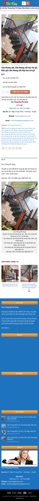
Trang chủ (5, 65)
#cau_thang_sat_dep (16, 130)
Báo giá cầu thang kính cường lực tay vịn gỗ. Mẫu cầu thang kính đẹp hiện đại (29, 286)
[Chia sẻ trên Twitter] (10, 148)
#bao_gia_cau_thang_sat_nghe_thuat (14, 128)
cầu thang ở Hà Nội (27, 140)
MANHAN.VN (19, 498)
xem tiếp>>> (5, 328)
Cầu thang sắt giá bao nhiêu (16, 142)
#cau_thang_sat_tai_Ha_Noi (27, 134)
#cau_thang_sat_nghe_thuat (22, 132)
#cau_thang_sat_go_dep (7, 132)
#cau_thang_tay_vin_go (23, 136)
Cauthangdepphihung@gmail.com (22, 120)
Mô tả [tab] (3, 159)
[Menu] (35, 3)
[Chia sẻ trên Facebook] (6, 148)
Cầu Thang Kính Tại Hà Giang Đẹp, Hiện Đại (21, 425)
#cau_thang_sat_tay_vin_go (8, 136)
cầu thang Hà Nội (16, 140)
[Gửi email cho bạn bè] (13, 148)
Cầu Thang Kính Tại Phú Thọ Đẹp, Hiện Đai (21, 431)
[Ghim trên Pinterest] (16, 148)
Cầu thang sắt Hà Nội (30, 142)
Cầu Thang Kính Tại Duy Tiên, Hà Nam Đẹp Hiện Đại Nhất (21, 418)
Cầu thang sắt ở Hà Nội (7, 144)
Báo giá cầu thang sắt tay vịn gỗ (25, 138)
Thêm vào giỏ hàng (20, 92)
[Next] (38, 280)
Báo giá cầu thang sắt (11, 138)
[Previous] (1, 280)
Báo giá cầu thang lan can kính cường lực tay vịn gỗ (10, 285)
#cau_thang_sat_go (27, 130)
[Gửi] (28, 3)
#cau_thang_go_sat (30, 128)
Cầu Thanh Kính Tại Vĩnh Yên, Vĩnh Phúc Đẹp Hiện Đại (22, 438)
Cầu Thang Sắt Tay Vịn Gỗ (19, 65)
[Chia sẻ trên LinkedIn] (20, 148)
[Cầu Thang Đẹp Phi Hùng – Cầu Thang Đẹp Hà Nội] (10, 3)
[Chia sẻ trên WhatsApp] (3, 148)
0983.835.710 (14, 108)
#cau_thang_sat (5, 130)
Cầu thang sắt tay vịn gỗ (20, 144)
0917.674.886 (25, 108)
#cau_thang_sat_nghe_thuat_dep (10, 134)
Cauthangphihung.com (22, 116)
